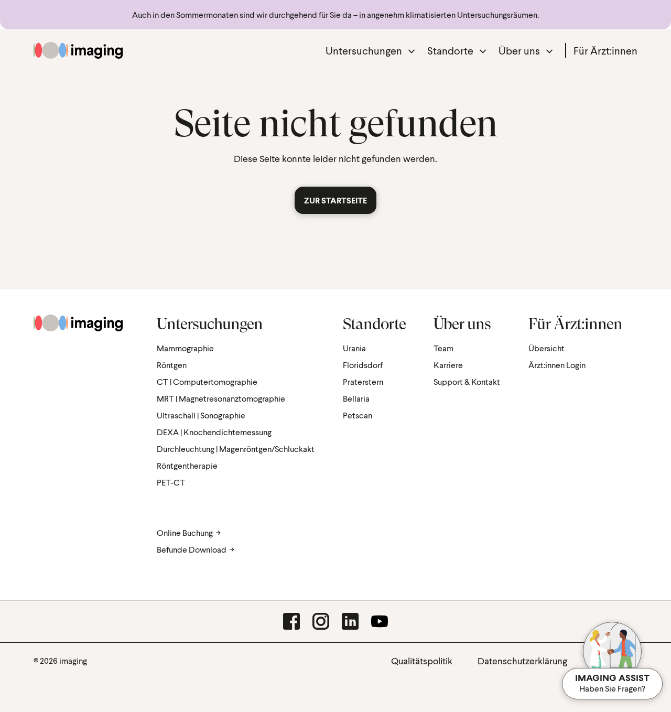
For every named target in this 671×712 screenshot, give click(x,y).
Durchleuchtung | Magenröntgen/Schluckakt (236, 449)
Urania (354, 348)
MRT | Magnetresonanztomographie (221, 398)
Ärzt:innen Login (557, 365)
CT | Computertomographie (207, 381)
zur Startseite (335, 200)
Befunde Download (191, 549)
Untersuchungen (364, 50)
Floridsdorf (363, 365)
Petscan (357, 415)
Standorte (450, 50)
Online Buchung (185, 532)
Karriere (448, 365)
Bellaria (356, 398)
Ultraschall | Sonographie (201, 415)
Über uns (519, 50)
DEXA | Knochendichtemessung (214, 432)
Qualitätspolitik (421, 660)
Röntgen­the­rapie (187, 465)
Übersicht (546, 348)
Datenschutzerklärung (522, 660)
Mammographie (185, 348)
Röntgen (172, 365)
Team (443, 348)
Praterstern (363, 381)
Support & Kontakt (467, 381)
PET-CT (171, 482)
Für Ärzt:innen (605, 50)
